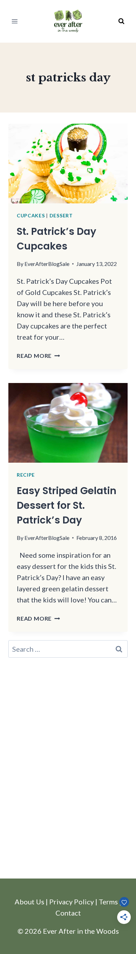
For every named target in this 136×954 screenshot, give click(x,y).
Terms (108, 901)
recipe (26, 475)
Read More (38, 355)
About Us (29, 901)
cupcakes (31, 215)
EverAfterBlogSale (46, 263)
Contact (68, 913)
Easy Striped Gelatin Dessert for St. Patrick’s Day (66, 505)
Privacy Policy (71, 901)
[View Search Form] (121, 21)
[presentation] (68, 163)
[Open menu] (14, 21)
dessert (61, 215)
